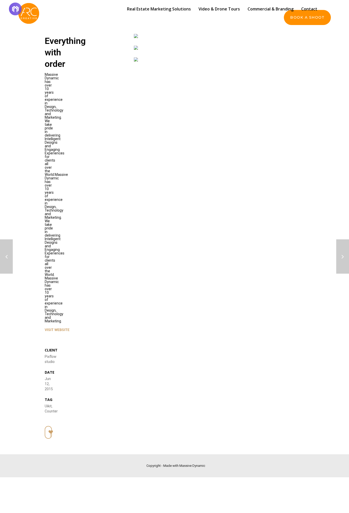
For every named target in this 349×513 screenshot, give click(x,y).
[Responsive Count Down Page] (6, 256)
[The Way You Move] (342, 256)
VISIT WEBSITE (57, 330)
